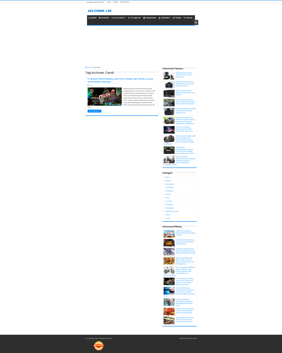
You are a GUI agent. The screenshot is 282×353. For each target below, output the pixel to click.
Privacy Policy (124, 2)
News (168, 198)
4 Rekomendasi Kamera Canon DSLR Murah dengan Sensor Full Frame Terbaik (185, 102)
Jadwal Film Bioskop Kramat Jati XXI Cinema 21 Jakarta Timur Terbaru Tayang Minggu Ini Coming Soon (179, 292)
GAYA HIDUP (118, 18)
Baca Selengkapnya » (94, 111)
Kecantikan (170, 187)
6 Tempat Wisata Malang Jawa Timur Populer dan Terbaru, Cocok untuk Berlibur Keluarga (185, 282)
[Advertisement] (141, 46)
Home (109, 2)
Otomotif (169, 201)
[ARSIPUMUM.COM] (99, 10)
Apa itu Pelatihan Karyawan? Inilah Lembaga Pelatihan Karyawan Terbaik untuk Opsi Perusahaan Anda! (179, 161)
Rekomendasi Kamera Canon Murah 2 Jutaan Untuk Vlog (184, 75)
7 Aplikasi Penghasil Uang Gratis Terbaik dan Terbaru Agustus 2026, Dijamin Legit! (185, 251)
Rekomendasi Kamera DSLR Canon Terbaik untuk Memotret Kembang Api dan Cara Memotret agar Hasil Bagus (180, 140)
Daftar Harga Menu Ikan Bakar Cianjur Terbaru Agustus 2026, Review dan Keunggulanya (185, 261)
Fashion (168, 181)
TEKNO (178, 18)
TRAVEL (189, 18)
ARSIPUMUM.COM (185, 338)
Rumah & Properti (172, 211)
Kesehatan (169, 191)
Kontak (115, 2)
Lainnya (168, 194)
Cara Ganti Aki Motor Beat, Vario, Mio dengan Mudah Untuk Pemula (185, 242)
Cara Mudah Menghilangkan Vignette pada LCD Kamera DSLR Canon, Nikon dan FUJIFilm (185, 150)
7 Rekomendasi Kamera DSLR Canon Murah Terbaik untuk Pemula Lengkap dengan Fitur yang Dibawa (185, 121)
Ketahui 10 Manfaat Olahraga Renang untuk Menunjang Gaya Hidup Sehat (184, 302)
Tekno (168, 215)
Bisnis (168, 177)
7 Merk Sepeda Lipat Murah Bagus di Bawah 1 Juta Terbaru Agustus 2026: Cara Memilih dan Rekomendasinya (179, 271)
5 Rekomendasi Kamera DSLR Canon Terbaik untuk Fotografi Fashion (185, 84)
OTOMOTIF (136, 18)
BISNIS (93, 18)
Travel (91, 85)
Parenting (169, 205)
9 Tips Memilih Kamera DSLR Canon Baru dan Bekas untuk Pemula (185, 111)
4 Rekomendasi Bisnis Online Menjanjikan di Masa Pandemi (185, 233)
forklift (194, 338)
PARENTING (151, 18)
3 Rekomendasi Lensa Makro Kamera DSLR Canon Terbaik (185, 93)
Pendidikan (170, 208)
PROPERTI (165, 18)
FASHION (105, 18)
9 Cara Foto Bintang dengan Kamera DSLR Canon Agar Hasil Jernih (184, 129)
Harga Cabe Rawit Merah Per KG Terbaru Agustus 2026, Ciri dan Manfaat (185, 311)
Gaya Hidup (170, 184)
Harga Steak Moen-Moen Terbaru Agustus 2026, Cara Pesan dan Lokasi (185, 320)
